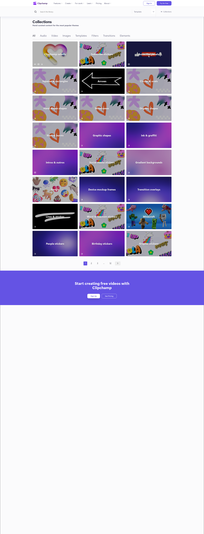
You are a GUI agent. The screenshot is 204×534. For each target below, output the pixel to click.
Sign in (149, 3)
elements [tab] (125, 35)
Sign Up (94, 296)
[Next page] (118, 263)
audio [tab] (43, 35)
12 (110, 263)
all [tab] (34, 35)
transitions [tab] (109, 35)
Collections (167, 11)
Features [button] (57, 3)
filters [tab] (95, 35)
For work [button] (78, 3)
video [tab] (54, 35)
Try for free (164, 3)
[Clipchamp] (40, 3)
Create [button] (68, 3)
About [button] (106, 3)
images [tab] (67, 35)
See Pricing (109, 296)
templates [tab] (81, 35)
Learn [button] (89, 3)
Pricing (99, 3)
